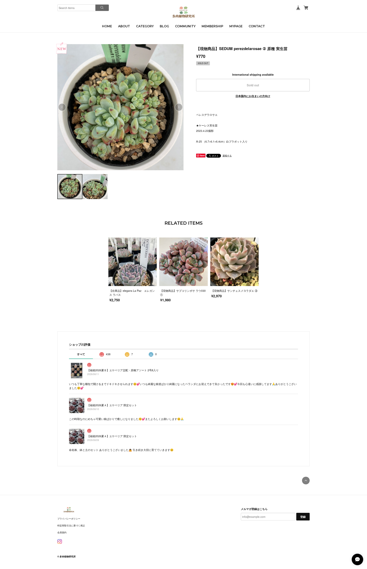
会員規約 (62, 532)
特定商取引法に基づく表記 (71, 525)
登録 (303, 517)
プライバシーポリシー (68, 518)
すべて (81, 354)
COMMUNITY (185, 26)
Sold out (253, 85)
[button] (179, 107)
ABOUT (124, 26)
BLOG (164, 26)
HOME (107, 26)
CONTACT (257, 26)
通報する (227, 155)
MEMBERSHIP (212, 26)
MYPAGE (236, 26)
